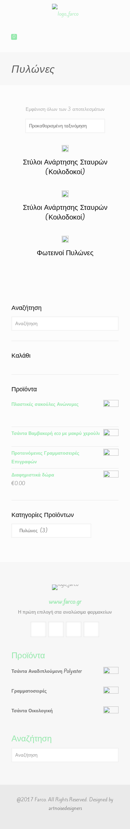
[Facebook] (65, 820)
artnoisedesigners (65, 808)
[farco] (65, 14)
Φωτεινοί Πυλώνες (65, 253)
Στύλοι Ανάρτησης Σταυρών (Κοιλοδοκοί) (65, 167)
